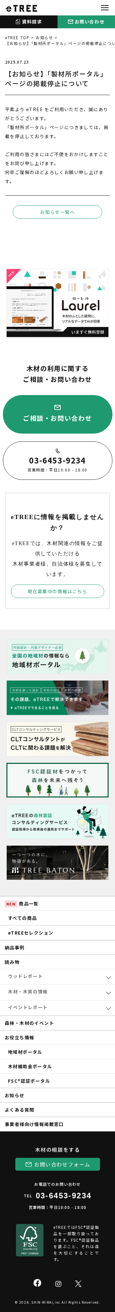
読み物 (12, 962)
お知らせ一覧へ (57, 212)
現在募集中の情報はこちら (57, 591)
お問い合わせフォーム (62, 1164)
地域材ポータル (25, 1052)
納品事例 (15, 947)
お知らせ (44, 37)
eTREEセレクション (30, 932)
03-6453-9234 (64, 1195)
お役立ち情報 (19, 1037)
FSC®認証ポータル (29, 1081)
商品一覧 (22, 903)
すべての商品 (22, 918)
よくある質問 (19, 1109)
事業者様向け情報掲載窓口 (34, 1124)
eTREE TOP (17, 37)
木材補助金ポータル (30, 1066)
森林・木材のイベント (29, 1023)
